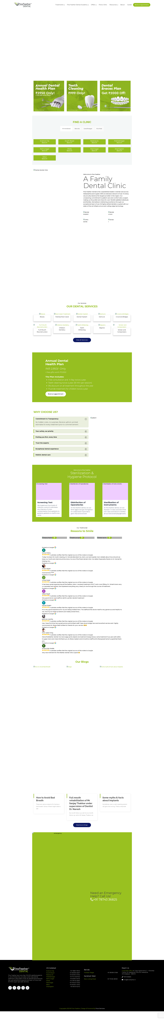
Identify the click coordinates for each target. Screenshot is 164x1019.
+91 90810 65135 (75, 978)
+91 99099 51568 (112, 972)
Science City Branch (44, 142)
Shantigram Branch (119, 150)
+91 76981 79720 (75, 971)
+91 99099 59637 (75, 973)
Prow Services (100, 1008)
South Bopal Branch (69, 142)
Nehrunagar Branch (44, 150)
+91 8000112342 (75, 986)
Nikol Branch (44, 158)
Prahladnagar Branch (119, 142)
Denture (102, 317)
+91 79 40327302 (75, 977)
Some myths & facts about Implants (113, 799)
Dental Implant (82, 317)
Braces (42, 317)
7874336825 (127, 977)
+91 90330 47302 (75, 984)
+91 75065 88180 (112, 979)
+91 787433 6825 (75, 980)
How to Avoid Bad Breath (45, 799)
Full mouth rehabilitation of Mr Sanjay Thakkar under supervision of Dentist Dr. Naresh (81, 803)
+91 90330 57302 (75, 975)
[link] (10, 988)
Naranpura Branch (94, 142)
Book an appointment (55, 394)
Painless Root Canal (62, 317)
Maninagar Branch (94, 150)
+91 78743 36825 (105, 899)
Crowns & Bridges (122, 317)
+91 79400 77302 (75, 982)
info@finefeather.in (129, 980)
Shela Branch (69, 150)
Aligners (102, 328)
